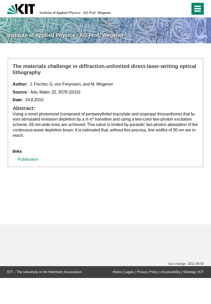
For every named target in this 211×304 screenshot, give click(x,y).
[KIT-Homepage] (21, 8)
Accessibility (170, 272)
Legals (129, 272)
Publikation (28, 159)
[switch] (175, 9)
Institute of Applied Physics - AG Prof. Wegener (75, 13)
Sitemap (189, 272)
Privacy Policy (148, 272)
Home (117, 272)
